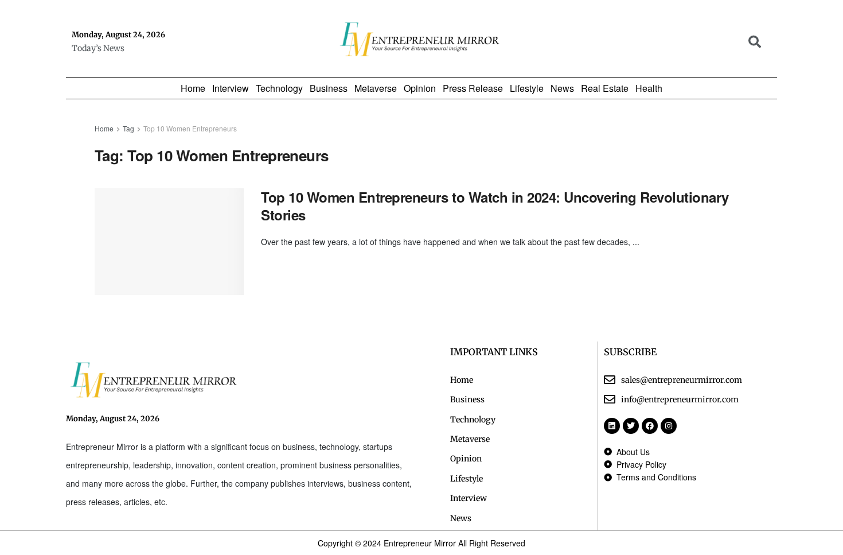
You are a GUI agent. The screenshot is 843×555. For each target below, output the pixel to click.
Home (193, 88)
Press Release (473, 88)
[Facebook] (650, 426)
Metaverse (375, 88)
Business (329, 88)
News (562, 88)
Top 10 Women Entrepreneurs (190, 128)
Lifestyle (527, 88)
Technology (279, 88)
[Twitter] (631, 426)
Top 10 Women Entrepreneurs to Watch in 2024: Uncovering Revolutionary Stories (495, 205)
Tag (128, 128)
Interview (230, 88)
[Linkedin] (612, 426)
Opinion (420, 88)
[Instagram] (669, 426)
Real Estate (605, 88)
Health (648, 88)
